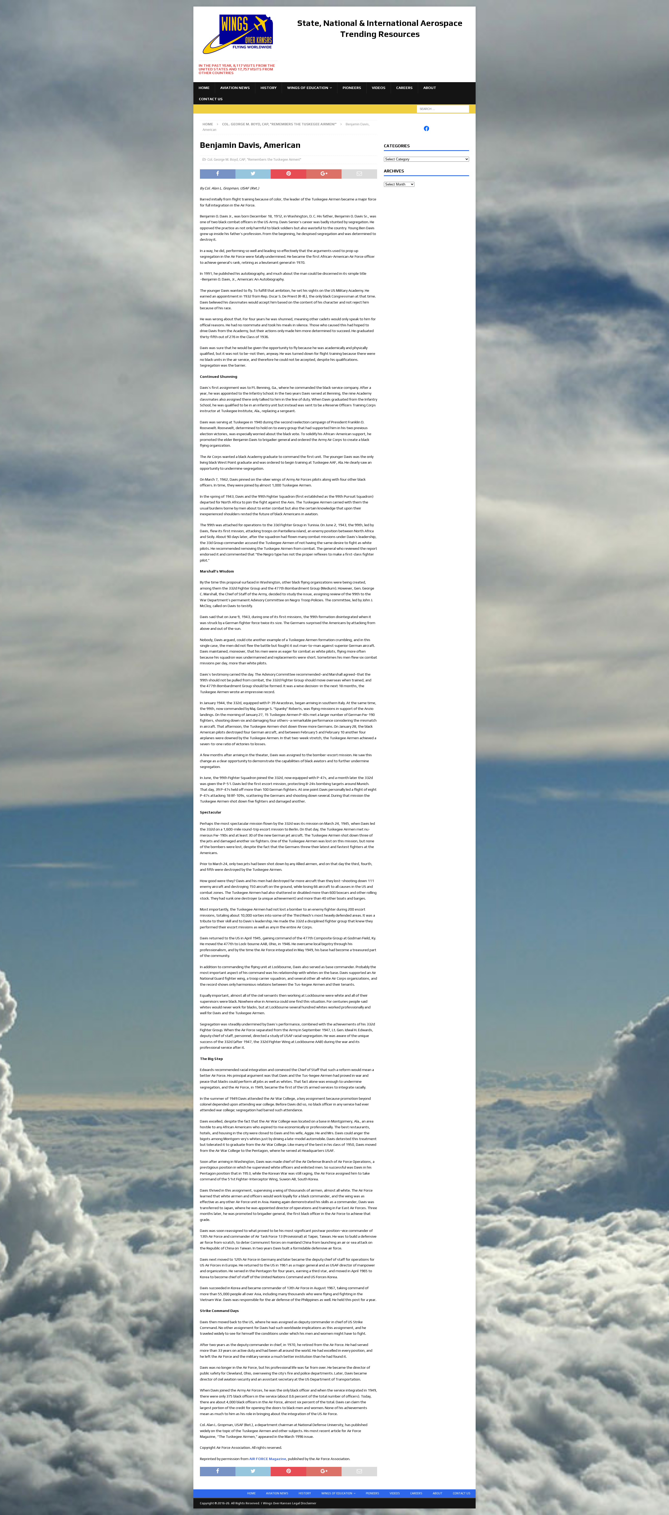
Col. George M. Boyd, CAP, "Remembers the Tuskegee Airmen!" (254, 159)
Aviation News (235, 88)
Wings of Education (307, 88)
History (268, 88)
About (429, 88)
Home (204, 88)
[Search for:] (443, 108)
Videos (378, 88)
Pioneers (352, 88)
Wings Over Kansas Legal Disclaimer (289, 1503)
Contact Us (211, 99)
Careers (404, 88)
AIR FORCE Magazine (267, 1459)
